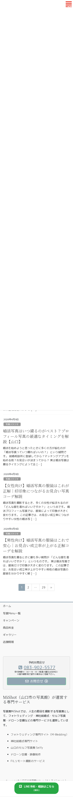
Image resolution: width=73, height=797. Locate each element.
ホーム (7, 606)
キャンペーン (11, 620)
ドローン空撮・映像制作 (26, 754)
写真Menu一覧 (12, 613)
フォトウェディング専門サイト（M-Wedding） (40, 734)
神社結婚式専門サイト (24, 741)
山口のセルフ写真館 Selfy (27, 747)
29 (43, 588)
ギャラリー (10, 635)
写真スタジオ (12, 424)
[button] (36, 788)
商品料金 (8, 627)
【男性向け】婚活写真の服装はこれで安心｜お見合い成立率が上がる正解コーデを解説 (36, 545)
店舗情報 (8, 642)
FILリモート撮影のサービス (28, 761)
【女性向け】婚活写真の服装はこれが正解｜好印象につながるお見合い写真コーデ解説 (36, 491)
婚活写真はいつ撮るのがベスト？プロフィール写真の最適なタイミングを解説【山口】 (36, 436)
